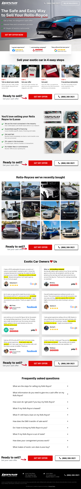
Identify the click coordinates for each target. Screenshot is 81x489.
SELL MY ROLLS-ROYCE (71, 3)
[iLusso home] (9, 3)
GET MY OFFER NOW (14, 34)
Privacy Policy (52, 486)
